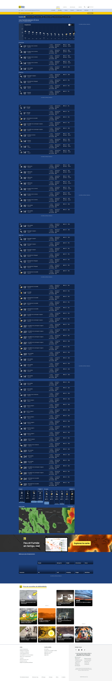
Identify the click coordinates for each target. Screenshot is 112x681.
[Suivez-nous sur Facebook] (75, 650)
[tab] (69, 25)
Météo (22, 10)
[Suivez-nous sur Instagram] (78, 650)
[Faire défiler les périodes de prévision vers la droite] (74, 32)
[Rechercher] (84, 7)
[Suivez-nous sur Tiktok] (84, 650)
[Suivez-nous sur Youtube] (81, 650)
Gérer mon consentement (25, 656)
